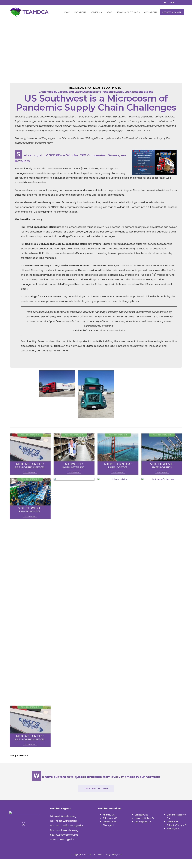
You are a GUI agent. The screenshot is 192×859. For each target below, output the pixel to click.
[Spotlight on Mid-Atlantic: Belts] (30, 745)
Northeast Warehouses (64, 821)
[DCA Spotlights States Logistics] (161, 472)
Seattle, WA (173, 828)
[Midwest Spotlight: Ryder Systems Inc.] (74, 472)
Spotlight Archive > (19, 755)
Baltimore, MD (110, 818)
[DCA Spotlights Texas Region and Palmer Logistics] (30, 517)
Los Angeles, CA (143, 821)
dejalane (118, 854)
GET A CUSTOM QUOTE (96, 788)
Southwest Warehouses (64, 835)
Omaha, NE (172, 821)
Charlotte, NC (110, 821)
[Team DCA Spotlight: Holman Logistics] (118, 700)
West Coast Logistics (62, 839)
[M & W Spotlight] (74, 700)
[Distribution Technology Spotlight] (161, 700)
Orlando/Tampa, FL (177, 825)
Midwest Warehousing (63, 816)
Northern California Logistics (66, 825)
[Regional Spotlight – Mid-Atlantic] (30, 472)
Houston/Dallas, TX (144, 818)
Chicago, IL (108, 825)
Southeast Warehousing (64, 830)
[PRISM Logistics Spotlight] (118, 472)
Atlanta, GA (108, 814)
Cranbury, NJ (141, 814)
